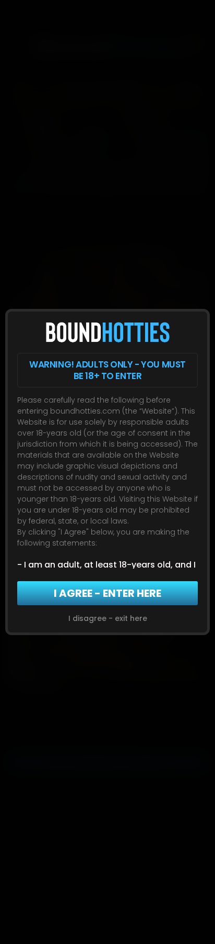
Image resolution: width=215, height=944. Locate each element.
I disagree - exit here (107, 618)
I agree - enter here (107, 593)
